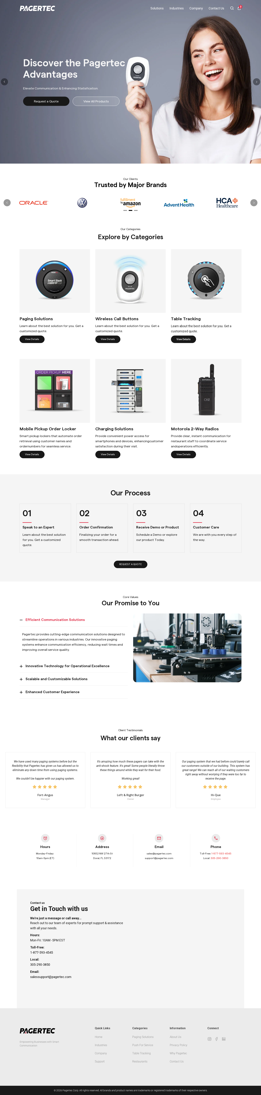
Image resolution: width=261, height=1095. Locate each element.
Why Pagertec (178, 1053)
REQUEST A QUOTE (130, 564)
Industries (176, 8)
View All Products (96, 101)
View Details (32, 339)
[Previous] (4, 81)
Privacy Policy (178, 1045)
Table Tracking (141, 1053)
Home (98, 1037)
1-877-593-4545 (221, 853)
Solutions (157, 8)
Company (196, 8)
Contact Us (216, 8)
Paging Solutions (143, 1037)
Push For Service (142, 1045)
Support (100, 1061)
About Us (175, 1037)
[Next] (256, 81)
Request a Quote (46, 101)
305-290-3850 (219, 858)
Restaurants (139, 1061)
